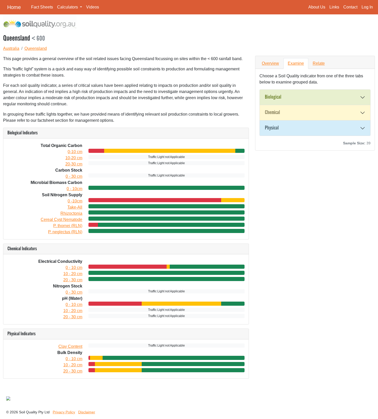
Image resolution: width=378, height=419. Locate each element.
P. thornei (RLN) (67, 226)
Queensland (35, 48)
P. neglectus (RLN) (65, 232)
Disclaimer (86, 412)
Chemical (272, 112)
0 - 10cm (74, 189)
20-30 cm (73, 164)
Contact (350, 7)
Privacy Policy (64, 412)
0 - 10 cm (74, 267)
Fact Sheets (42, 7)
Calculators (68, 7)
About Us (316, 7)
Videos (92, 7)
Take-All (74, 207)
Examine (296, 63)
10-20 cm (73, 158)
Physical (272, 128)
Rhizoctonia (71, 213)
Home (14, 7)
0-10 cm (75, 152)
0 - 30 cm (74, 176)
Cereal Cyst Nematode (61, 219)
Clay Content (70, 346)
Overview (270, 63)
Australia (11, 48)
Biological (273, 97)
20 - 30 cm (72, 280)
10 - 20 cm (72, 274)
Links (334, 7)
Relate (319, 63)
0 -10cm (75, 201)
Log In (367, 7)
